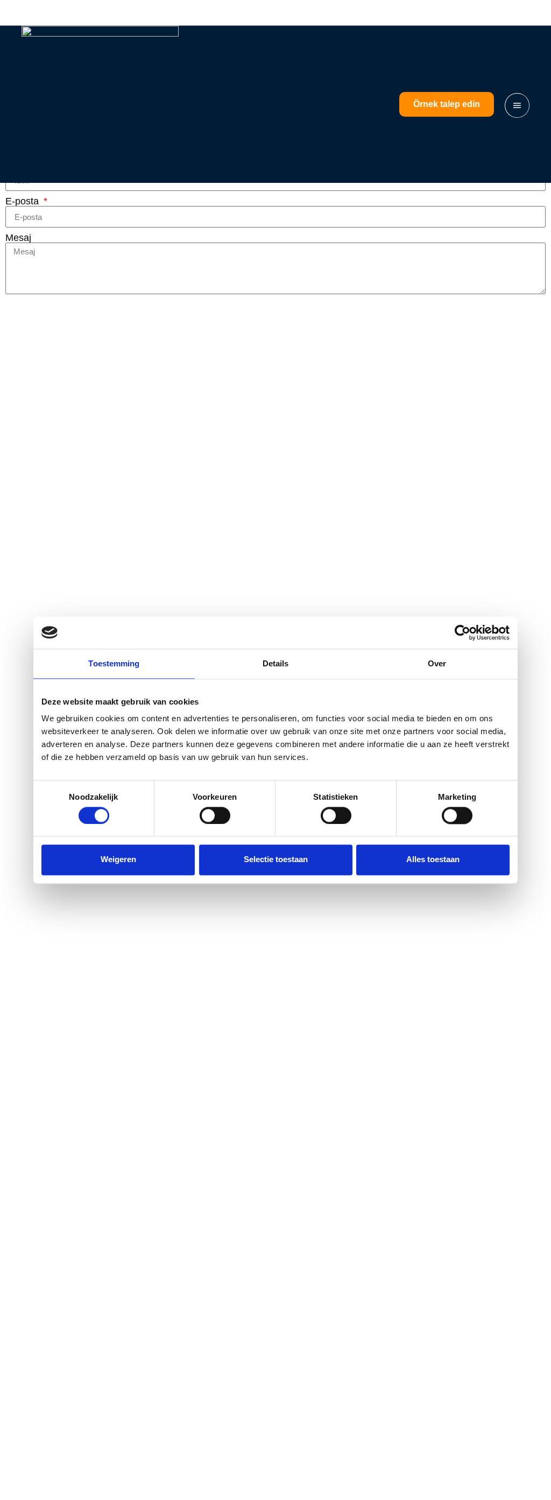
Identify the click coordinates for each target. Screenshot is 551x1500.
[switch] (215, 815)
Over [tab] (437, 663)
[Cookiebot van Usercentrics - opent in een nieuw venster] (462, 632)
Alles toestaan (433, 859)
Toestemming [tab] (113, 663)
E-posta (23, 201)
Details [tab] (276, 663)
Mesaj (18, 238)
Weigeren (118, 859)
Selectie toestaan (276, 859)
